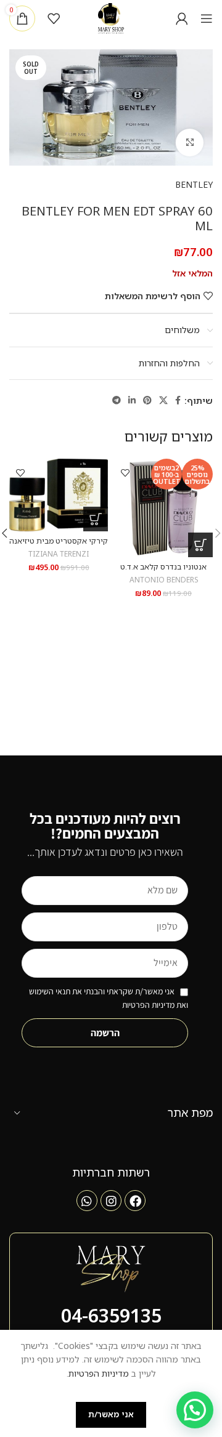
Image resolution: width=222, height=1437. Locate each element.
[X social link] (163, 400)
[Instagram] (111, 1200)
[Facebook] (135, 1200)
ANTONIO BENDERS (164, 579)
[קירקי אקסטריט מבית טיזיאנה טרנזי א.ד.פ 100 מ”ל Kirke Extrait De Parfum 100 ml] (58, 495)
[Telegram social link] (117, 400)
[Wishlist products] (53, 18)
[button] (200, 545)
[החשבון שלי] (182, 18)
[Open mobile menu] (206, 18)
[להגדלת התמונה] (190, 142)
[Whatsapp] (86, 1200)
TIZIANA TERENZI (58, 553)
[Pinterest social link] (147, 400)
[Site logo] (111, 17)
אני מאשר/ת (111, 1414)
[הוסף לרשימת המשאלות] (125, 472)
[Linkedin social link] (132, 400)
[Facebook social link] (177, 400)
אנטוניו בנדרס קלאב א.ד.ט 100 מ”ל (163, 571)
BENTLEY (194, 184)
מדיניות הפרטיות (98, 1373)
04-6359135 (111, 1315)
